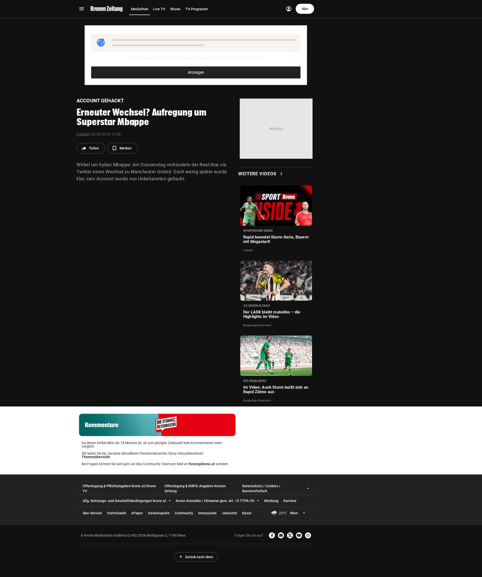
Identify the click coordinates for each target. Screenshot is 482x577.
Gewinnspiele (159, 513)
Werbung (271, 501)
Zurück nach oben (195, 557)
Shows (175, 9)
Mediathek (139, 9)
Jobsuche (229, 513)
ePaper (137, 513)
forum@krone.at (202, 464)
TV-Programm (197, 9)
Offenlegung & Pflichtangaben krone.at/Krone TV (119, 488)
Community (184, 513)
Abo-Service (92, 513)
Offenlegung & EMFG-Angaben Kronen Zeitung (195, 488)
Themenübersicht (96, 457)
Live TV (159, 9)
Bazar (247, 513)
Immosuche (207, 513)
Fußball (83, 134)
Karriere (289, 501)
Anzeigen (196, 72)
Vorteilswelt (116, 513)
